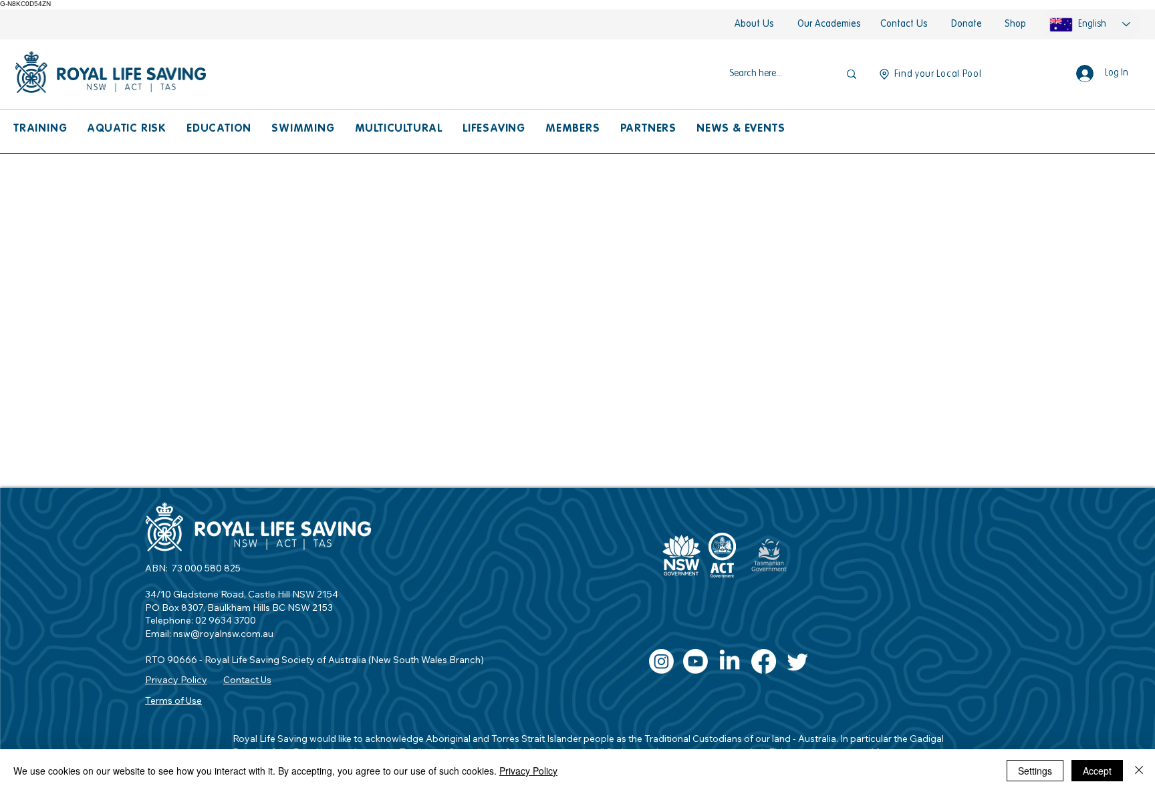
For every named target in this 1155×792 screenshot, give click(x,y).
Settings (1035, 770)
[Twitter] (797, 661)
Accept (1097, 770)
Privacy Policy (528, 770)
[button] (40, 129)
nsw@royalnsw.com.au (223, 634)
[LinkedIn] (729, 661)
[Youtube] (695, 661)
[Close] (1139, 770)
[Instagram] (661, 661)
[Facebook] (763, 661)
